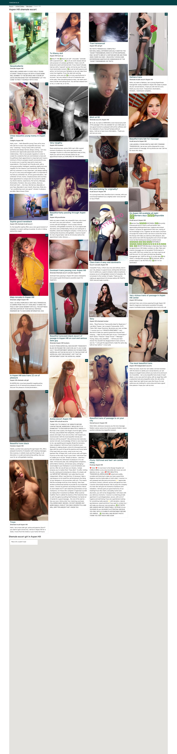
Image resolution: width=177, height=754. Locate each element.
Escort (11, 6)
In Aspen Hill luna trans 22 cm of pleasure (25, 376)
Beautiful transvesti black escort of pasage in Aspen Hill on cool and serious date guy (68, 338)
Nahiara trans (136, 77)
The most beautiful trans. (141, 363)
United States (19, 6)
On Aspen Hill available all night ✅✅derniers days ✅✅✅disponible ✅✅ (147, 215)
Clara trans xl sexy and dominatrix (105, 262)
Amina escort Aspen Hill (61, 419)
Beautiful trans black (19, 443)
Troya (12, 522)
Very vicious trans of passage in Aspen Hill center (147, 296)
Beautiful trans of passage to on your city (107, 419)
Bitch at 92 (95, 117)
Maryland (29, 6)
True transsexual (97, 43)
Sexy (92, 319)
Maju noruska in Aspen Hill (22, 297)
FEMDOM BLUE (14, 3)
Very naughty (56, 143)
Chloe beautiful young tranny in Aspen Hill (27, 137)
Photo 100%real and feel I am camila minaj (106, 461)
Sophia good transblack (21, 221)
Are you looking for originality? (104, 189)
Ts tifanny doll (56, 53)
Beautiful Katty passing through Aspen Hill (67, 214)
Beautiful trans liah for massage (144, 139)
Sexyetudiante (16, 66)
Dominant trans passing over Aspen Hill (68, 270)
